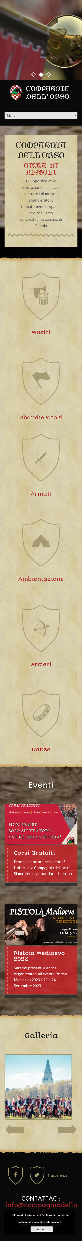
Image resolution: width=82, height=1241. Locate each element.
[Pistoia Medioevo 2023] (41, 924)
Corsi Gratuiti (34, 853)
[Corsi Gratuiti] (41, 824)
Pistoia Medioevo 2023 (39, 956)
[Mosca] (38, 1087)
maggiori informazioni (47, 1222)
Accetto (42, 1229)
